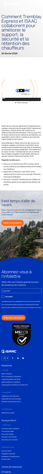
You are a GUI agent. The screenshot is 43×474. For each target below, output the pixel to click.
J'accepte (9, 296)
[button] (5, 358)
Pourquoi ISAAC (9, 420)
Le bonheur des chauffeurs (10, 429)
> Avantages (6, 425)
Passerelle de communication (11, 399)
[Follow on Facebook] (12, 358)
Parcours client (6, 451)
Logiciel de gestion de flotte (11, 379)
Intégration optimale (8, 454)
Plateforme (7, 365)
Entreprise (6, 472)
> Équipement (6, 392)
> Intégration (7, 409)
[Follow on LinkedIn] (18, 358)
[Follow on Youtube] (23, 358)
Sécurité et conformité (9, 437)
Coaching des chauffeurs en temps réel (15, 385)
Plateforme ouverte (8, 413)
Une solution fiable (8, 431)
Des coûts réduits (8, 434)
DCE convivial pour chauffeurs (11, 376)
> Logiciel (5, 370)
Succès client (6, 459)
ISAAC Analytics (7, 374)
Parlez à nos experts (13, 223)
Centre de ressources (12, 466)
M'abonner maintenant (14, 318)
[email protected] (6, 310)
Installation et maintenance (11, 456)
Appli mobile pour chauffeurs (11, 382)
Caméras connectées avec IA (11, 402)
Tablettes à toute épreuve (10, 396)
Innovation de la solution (10, 440)
